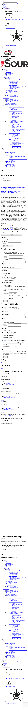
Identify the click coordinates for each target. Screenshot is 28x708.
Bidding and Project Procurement (16, 107)
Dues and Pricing (10, 101)
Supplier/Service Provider (11, 277)
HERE (11, 227)
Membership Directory (11, 104)
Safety (10, 139)
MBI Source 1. (15, 135)
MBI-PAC (14, 125)
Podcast (5, 4)
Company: (6, 239)
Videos (7, 76)
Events (5, 149)
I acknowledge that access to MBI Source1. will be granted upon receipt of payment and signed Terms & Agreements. (15, 297)
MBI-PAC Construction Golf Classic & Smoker (18, 130)
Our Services (6, 105)
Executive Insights (10, 165)
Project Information (13, 134)
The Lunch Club (10, 164)
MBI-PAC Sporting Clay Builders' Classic (17, 127)
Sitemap (15, 415)
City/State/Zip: (7, 259)
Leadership (8, 72)
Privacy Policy (8, 415)
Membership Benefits (11, 99)
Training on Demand (16, 114)
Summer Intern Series (14, 96)
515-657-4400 (8, 395)
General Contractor (9, 275)
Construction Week (16, 146)
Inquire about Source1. (6, 234)
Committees (9, 78)
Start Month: (6, 293)
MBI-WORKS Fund (16, 147)
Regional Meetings (10, 161)
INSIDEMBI (9, 74)
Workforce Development (14, 144)
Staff (7, 70)
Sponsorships (9, 90)
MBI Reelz (14, 117)
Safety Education (13, 85)
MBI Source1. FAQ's (9, 188)
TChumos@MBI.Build (8, 384)
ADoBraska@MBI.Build (7, 229)
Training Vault (15, 116)
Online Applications (10, 103)
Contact (2, 387)
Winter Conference (10, 152)
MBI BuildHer (12, 108)
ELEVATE (5, 148)
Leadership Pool (13, 83)
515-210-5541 (8, 383)
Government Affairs (13, 82)
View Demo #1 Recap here (7, 191)
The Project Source (16, 137)
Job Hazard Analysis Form (18, 143)
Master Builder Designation (18, 118)
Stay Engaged (15, 131)
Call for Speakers (13, 109)
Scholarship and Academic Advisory (17, 86)
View (2, 362)
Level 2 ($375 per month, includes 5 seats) (14, 340)
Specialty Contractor (10, 278)
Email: (5, 243)
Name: (5, 237)
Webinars (14, 120)
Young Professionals (11, 95)
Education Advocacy (14, 81)
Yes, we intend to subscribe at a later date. (14, 253)
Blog (4, 5)
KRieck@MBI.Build (8, 409)
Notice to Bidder (16, 138)
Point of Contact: (7, 261)
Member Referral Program (12, 100)
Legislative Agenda (16, 124)
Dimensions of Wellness (14, 87)
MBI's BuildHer (13, 88)
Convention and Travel (14, 79)
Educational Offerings (17, 113)
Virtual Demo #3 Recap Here (10, 192)
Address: (5, 257)
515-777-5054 (8, 396)
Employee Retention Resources (16, 121)
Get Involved (6, 77)
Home (4, 178)
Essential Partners (13, 91)
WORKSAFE (15, 140)
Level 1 (8, 285)
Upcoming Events (10, 94)
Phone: (5, 265)
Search (5, 1)
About (4, 69)
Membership (6, 98)
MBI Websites (6, 8)
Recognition (9, 92)
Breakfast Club (9, 162)
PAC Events (9, 155)
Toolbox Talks (15, 142)
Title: (5, 241)
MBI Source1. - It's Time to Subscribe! (10, 187)
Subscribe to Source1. (16, 234)
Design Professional (9, 280)
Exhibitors (11, 153)
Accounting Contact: (8, 267)
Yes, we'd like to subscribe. (11, 252)
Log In (5, 7)
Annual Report (9, 73)
